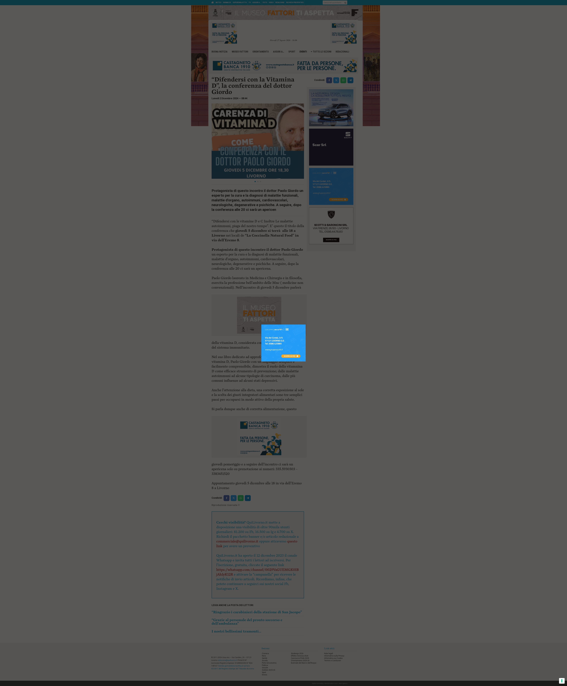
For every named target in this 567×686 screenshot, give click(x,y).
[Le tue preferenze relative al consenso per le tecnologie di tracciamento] (562, 681)
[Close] (306, 325)
